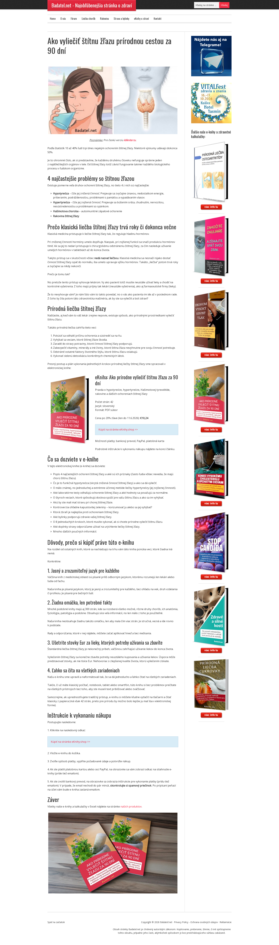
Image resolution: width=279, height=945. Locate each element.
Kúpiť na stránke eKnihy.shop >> (118, 429)
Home (53, 19)
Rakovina (104, 19)
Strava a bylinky (121, 19)
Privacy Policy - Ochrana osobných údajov (196, 922)
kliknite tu (130, 140)
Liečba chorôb (88, 19)
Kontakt (157, 19)
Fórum (74, 19)
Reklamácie (226, 922)
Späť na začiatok (56, 922)
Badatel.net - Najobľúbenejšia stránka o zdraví (92, 5)
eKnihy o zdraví (141, 19)
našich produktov (131, 806)
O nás (63, 19)
